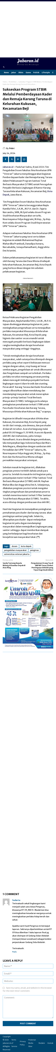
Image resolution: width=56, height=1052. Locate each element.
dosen (14, 546)
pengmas (34, 550)
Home (5, 82)
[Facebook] (5, 159)
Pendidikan (13, 82)
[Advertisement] (28, 29)
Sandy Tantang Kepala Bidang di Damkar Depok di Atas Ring (14, 565)
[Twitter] (11, 159)
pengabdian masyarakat (15, 550)
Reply (14, 952)
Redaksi (42, 1043)
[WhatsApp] (24, 159)
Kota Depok (26, 546)
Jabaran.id (8, 167)
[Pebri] (4, 148)
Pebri (11, 148)
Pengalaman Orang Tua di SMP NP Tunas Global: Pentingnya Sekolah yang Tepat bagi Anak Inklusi (42, 566)
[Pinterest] (18, 159)
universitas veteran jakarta (16, 554)
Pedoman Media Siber (32, 1043)
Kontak (50, 1043)
